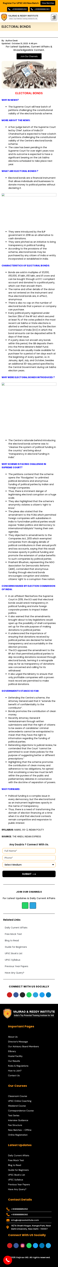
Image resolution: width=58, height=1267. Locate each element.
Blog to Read (12, 940)
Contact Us (14, 1075)
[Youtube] (9, 994)
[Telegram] (33, 905)
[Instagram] (22, 994)
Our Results (14, 1060)
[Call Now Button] (7, 1260)
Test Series (13, 1115)
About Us (13, 1036)
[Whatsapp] (25, 905)
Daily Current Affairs (16, 927)
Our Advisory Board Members (23, 1046)
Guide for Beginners (16, 947)
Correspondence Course (21, 1110)
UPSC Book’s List (13, 953)
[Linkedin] (48, 994)
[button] (54, 17)
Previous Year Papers (16, 966)
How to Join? (14, 1070)
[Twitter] (42, 994)
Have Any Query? (14, 972)
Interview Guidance (18, 1120)
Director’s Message (18, 1041)
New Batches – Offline (19, 1129)
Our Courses (17, 1086)
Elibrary (12, 1051)
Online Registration (18, 1134)
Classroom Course (17, 1096)
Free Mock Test (13, 934)
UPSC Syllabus (12, 959)
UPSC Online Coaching (19, 1100)
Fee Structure (15, 1125)
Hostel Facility (15, 1056)
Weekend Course (17, 1105)
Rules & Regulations (18, 1065)
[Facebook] (16, 994)
